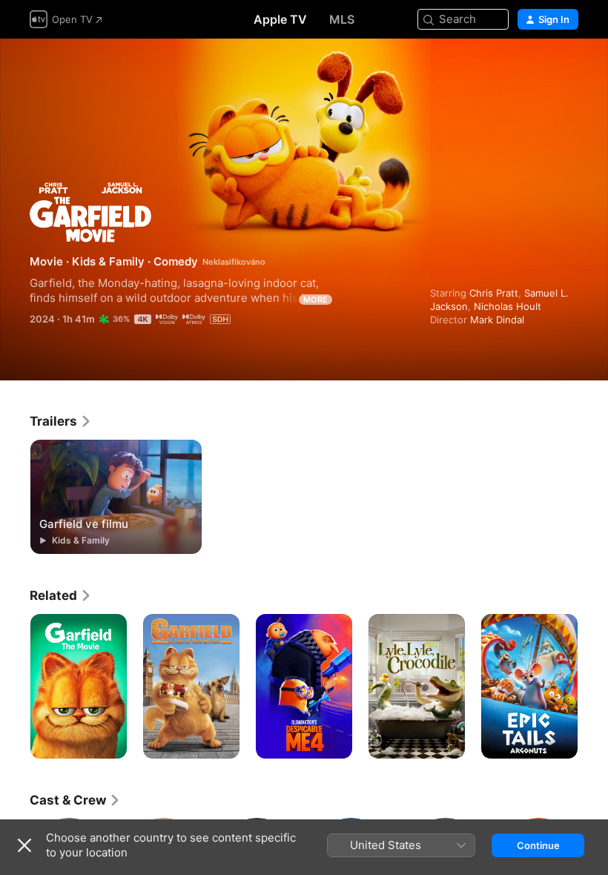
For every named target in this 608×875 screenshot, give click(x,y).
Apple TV (280, 19)
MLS (341, 19)
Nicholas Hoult (507, 306)
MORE (315, 299)
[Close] (24, 845)
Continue (538, 845)
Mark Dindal (497, 320)
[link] (61, 421)
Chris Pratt (493, 293)
